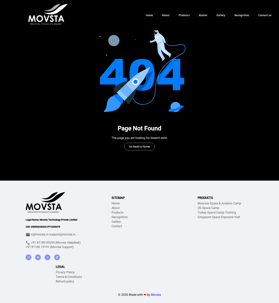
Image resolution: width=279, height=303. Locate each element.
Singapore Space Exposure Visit (219, 217)
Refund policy (65, 281)
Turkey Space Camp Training (217, 212)
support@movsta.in (62, 234)
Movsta (156, 295)
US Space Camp (208, 208)
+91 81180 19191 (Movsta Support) (50, 247)
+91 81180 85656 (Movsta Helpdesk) (55, 242)
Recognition (120, 217)
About (116, 208)
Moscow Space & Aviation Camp (219, 203)
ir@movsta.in (39, 234)
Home (116, 203)
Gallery (116, 221)
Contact (117, 226)
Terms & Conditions (69, 277)
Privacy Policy (65, 272)
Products (118, 212)
